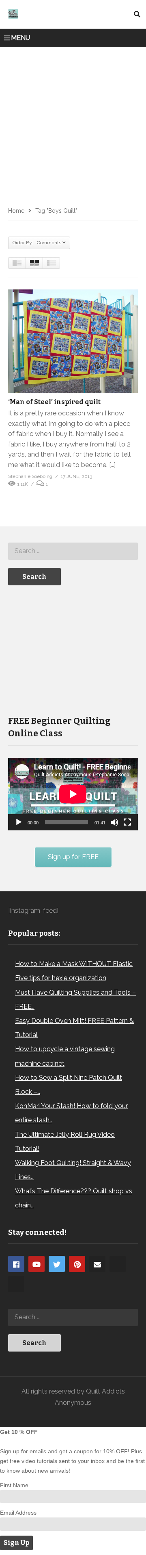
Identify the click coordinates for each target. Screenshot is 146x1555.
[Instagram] (118, 1264)
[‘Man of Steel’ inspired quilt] (73, 341)
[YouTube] (36, 1264)
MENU (20, 38)
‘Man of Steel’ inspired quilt (54, 402)
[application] (73, 794)
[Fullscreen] (127, 822)
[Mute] (114, 822)
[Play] (19, 822)
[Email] (97, 1264)
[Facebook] (16, 1264)
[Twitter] (57, 1264)
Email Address (18, 1512)
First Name (14, 1485)
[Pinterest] (77, 1264)
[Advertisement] (73, 124)
